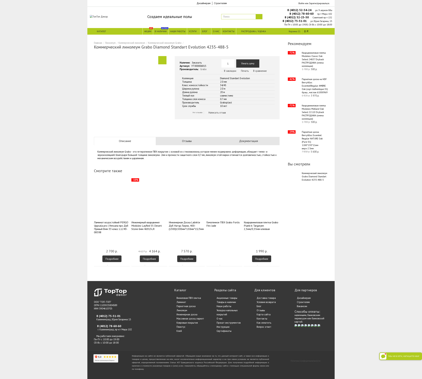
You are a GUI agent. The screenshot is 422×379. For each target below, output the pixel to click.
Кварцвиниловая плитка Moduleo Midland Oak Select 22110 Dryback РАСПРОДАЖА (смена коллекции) (314, 112)
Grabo (203, 69)
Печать (244, 70)
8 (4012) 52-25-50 (297, 17)
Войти (301, 3)
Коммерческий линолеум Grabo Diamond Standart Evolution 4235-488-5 (314, 176)
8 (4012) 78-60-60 (301, 14)
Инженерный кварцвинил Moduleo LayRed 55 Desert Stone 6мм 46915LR (146, 226)
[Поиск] (259, 16)
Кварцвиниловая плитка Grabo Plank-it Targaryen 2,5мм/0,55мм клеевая (261, 226)
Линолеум (110, 42)
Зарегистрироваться (319, 3)
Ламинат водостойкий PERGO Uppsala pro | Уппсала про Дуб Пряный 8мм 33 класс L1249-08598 (111, 227)
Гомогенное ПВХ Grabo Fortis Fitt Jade (223, 224)
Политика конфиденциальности (305, 361)
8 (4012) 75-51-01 (295, 21)
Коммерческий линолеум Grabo (164, 42)
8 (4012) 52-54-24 (299, 10)
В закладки (230, 70)
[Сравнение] (112, 264)
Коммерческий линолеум (132, 42)
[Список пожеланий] (107, 264)
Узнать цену (247, 63)
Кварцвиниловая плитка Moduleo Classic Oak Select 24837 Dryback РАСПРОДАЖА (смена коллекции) (314, 59)
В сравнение (260, 70)
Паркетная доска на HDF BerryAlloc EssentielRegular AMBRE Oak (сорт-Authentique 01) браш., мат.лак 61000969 (315, 86)
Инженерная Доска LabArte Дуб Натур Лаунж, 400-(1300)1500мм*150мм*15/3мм (186, 226)
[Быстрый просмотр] (117, 264)
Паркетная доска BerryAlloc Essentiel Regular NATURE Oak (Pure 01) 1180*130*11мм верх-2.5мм (312, 140)
